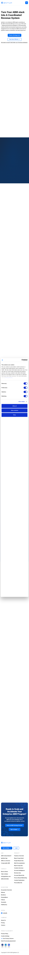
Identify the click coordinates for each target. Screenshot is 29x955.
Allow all (14, 406)
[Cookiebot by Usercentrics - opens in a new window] (21, 360)
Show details (22, 401)
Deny (14, 414)
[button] (1, 178)
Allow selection (14, 410)
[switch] (25, 388)
